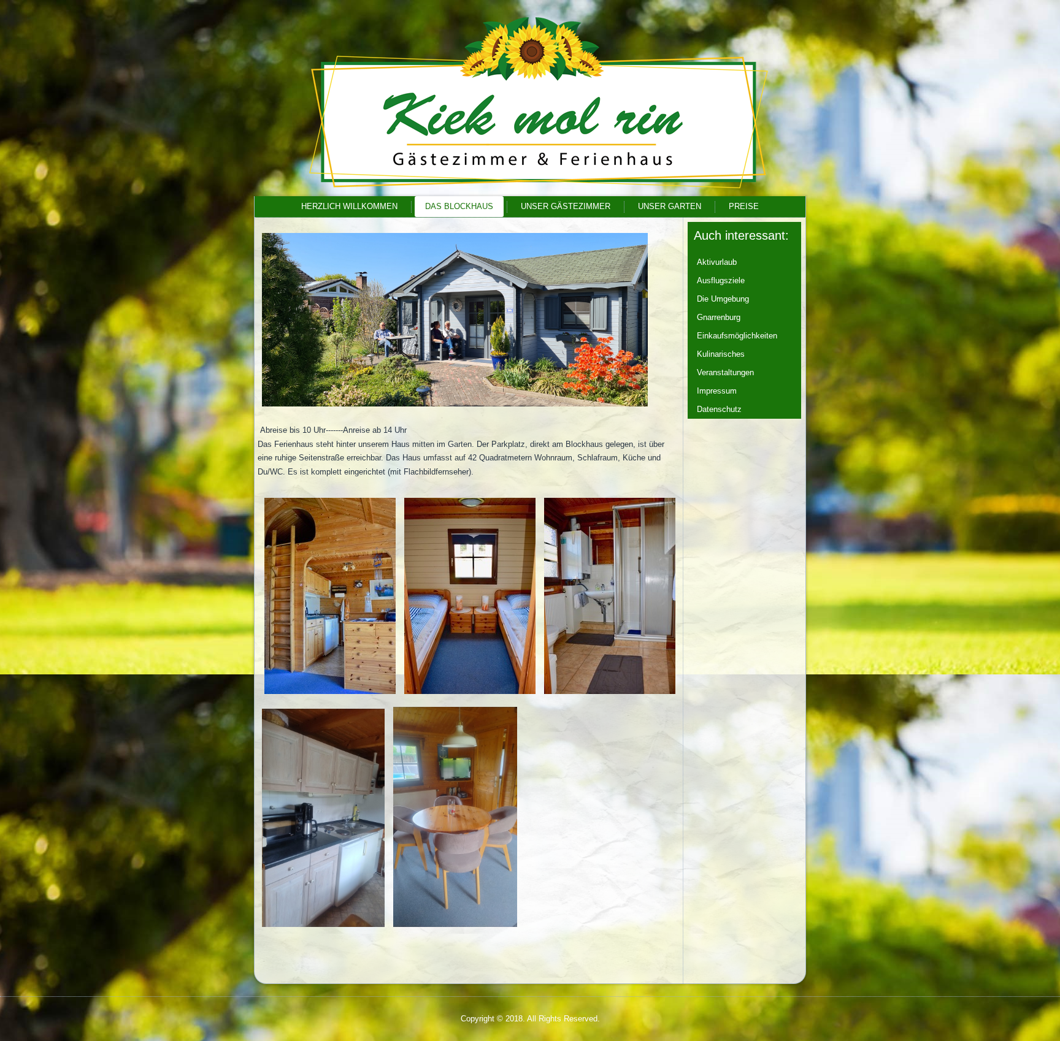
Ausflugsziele (721, 280)
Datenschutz (719, 409)
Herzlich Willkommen (349, 206)
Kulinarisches (721, 354)
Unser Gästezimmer (565, 206)
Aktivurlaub (717, 262)
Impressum (717, 390)
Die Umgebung (723, 298)
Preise (744, 206)
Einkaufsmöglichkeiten (737, 335)
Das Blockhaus (459, 206)
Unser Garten (669, 206)
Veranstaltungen (725, 372)
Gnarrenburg (718, 317)
